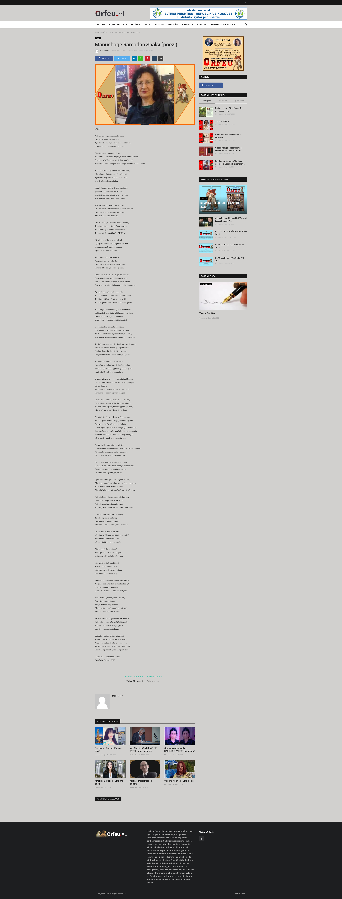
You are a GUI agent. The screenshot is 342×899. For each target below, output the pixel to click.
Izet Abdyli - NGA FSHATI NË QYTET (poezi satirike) (143, 749)
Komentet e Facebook (108, 798)
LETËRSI (104, 32)
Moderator (104, 51)
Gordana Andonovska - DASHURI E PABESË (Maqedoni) (179, 749)
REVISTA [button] (201, 24)
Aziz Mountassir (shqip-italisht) (141, 782)
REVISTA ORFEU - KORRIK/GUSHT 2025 (229, 246)
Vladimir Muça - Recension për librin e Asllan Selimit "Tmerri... (228, 149)
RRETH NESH (240, 893)
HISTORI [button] (158, 24)
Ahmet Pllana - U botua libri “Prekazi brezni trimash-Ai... (231, 219)
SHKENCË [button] (172, 24)
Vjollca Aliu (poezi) (135, 681)
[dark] (245, 3)
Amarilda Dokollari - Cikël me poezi (109, 782)
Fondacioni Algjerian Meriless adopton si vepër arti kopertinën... (230, 162)
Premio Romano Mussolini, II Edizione (228, 136)
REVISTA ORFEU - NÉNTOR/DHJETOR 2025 (231, 232)
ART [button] (147, 24)
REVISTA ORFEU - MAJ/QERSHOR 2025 (229, 259)
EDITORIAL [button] (187, 24)
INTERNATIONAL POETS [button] (222, 24)
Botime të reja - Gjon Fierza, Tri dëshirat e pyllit (228, 109)
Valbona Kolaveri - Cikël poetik (179, 781)
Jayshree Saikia (222, 121)
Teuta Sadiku (207, 313)
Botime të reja (153, 681)
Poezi (111, 32)
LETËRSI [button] (135, 24)
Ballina (101, 24)
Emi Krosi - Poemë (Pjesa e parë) (108, 749)
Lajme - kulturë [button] (117, 24)
